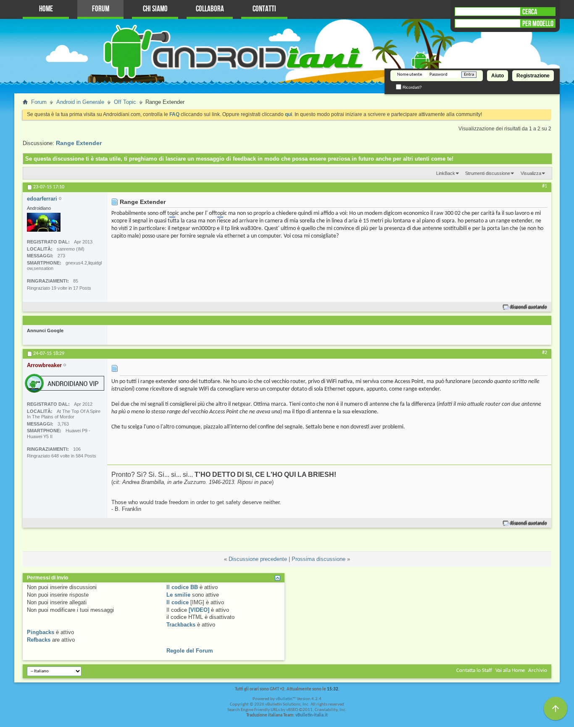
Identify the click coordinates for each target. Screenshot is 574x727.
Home (46, 9)
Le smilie (178, 595)
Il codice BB (182, 587)
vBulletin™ (286, 699)
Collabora (210, 9)
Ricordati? (411, 87)
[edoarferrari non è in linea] (44, 222)
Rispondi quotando (529, 307)
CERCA (529, 12)
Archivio (537, 670)
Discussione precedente (258, 559)
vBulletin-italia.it (311, 715)
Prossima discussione (318, 559)
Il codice (177, 602)
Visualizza (531, 173)
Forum (100, 9)
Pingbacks (40, 632)
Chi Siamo (155, 9)
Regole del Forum (189, 651)
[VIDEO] (199, 610)
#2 (544, 352)
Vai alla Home (510, 670)
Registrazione (533, 76)
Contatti (264, 9)
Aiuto (497, 76)
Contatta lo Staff (474, 670)
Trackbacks (180, 624)
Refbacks (38, 640)
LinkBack (445, 173)
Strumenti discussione (487, 173)
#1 (544, 186)
